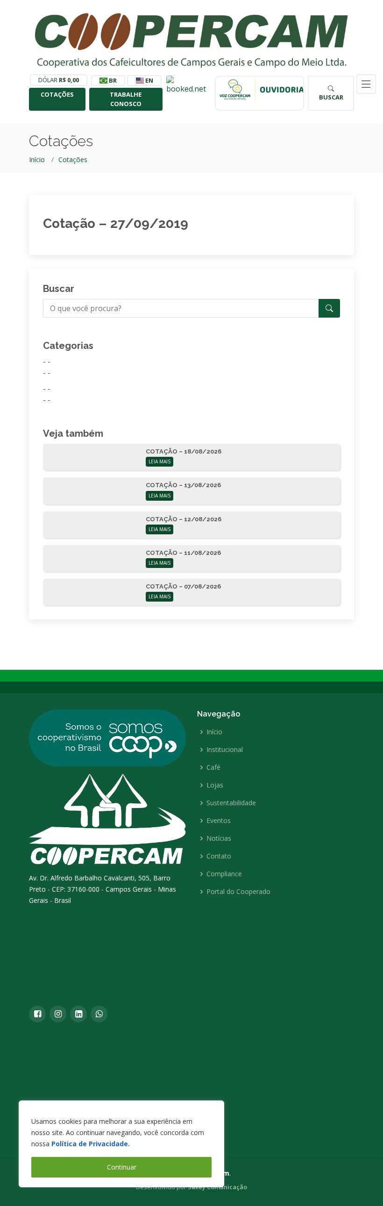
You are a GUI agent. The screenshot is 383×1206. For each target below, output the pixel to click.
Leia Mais (159, 461)
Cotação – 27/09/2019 (115, 223)
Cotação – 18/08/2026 (183, 451)
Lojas (214, 785)
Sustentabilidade (231, 803)
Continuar (121, 1167)
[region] (121, 1143)
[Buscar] (329, 308)
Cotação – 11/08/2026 (183, 552)
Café (213, 767)
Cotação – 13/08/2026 (183, 485)
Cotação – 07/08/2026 (183, 586)
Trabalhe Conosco (126, 99)
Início (37, 159)
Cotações (57, 94)
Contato (218, 856)
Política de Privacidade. (90, 1143)
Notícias (218, 838)
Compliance (224, 874)
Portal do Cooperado (238, 891)
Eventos (218, 820)
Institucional (224, 749)
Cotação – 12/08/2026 (183, 519)
